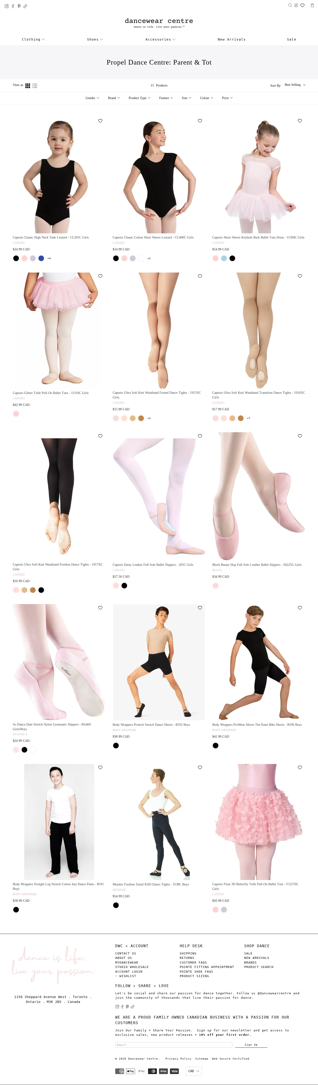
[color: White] (141, 258)
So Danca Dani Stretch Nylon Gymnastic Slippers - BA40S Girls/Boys (52, 727)
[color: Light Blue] (224, 258)
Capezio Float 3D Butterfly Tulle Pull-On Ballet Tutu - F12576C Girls (255, 886)
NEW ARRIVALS (256, 958)
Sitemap (201, 1058)
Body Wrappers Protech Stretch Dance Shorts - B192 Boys (151, 724)
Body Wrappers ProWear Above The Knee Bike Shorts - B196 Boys (257, 724)
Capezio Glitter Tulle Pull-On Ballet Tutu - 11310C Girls (50, 393)
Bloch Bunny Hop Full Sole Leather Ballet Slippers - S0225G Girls (256, 565)
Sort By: (275, 85)
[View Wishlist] (302, 5)
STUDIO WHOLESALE (132, 967)
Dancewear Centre (143, 1058)
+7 (248, 418)
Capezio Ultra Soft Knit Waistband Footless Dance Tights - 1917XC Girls (58, 567)
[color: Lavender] (33, 258)
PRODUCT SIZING (194, 976)
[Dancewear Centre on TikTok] (26, 7)
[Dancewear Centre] (159, 23)
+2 (149, 258)
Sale (291, 39)
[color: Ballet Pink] (124, 418)
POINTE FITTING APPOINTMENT (207, 967)
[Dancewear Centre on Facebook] (14, 7)
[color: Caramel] (132, 418)
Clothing (31, 39)
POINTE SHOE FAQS (196, 971)
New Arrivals (232, 39)
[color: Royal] (41, 258)
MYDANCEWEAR (126, 962)
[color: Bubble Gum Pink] (215, 585)
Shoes (93, 39)
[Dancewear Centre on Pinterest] (20, 7)
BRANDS (250, 962)
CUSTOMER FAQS (193, 962)
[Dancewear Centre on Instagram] (8, 7)
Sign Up (251, 1044)
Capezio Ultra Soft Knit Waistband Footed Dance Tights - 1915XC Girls (157, 395)
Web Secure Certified (230, 1058)
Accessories (158, 39)
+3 (149, 418)
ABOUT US (123, 958)
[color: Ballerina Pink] (116, 585)
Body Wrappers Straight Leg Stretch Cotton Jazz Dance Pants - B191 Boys (58, 886)
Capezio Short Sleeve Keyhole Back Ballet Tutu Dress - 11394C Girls (258, 237)
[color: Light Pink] (116, 418)
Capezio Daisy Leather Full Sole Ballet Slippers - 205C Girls (153, 565)
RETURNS (187, 958)
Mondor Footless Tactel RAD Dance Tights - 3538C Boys (151, 884)
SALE (248, 953)
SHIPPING (188, 953)
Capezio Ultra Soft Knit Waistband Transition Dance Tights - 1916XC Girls (258, 395)
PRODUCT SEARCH (259, 967)
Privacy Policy (179, 1058)
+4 (49, 258)
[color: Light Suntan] (141, 418)
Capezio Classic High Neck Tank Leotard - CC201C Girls (51, 237)
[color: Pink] (24, 258)
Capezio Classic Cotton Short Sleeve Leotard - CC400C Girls (153, 237)
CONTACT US (125, 953)
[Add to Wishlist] (100, 121)
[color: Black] (16, 258)
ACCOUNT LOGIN (128, 971)
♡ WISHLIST (125, 976)
